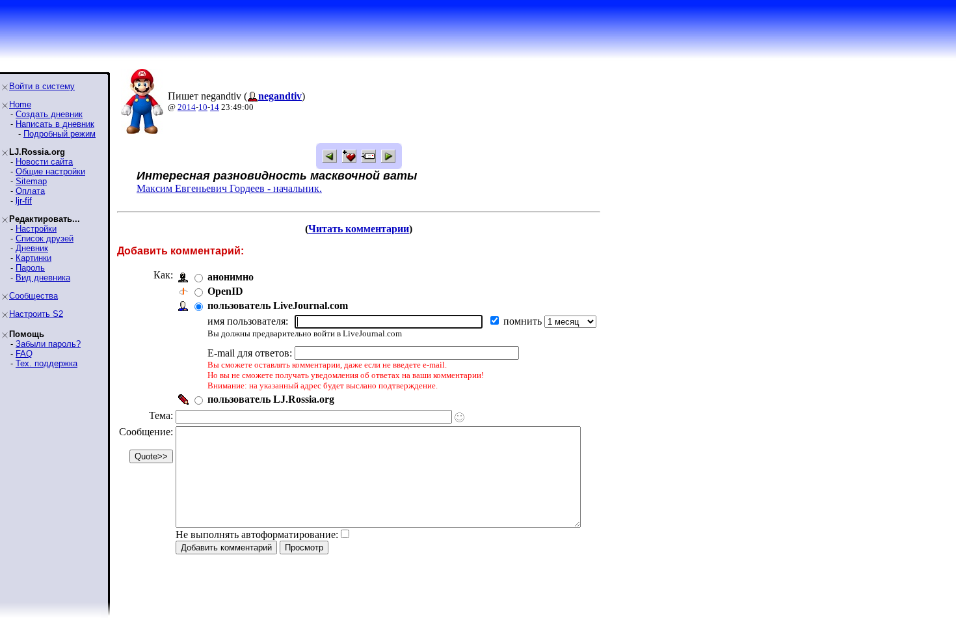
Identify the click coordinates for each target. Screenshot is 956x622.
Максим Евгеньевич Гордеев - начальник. (229, 188)
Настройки (36, 229)
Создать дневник (49, 114)
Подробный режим (59, 134)
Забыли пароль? (48, 344)
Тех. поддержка (46, 363)
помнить (523, 321)
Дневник (32, 248)
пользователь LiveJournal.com (277, 305)
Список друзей (44, 238)
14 (214, 107)
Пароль (30, 268)
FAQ (24, 353)
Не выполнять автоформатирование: (257, 534)
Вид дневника (43, 277)
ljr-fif (24, 201)
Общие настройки (50, 171)
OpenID (225, 291)
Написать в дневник (55, 124)
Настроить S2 (36, 314)
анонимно (230, 276)
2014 (187, 107)
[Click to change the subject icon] (459, 417)
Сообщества (33, 296)
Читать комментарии (358, 228)
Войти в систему (42, 86)
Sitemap (31, 181)
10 (202, 107)
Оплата (30, 191)
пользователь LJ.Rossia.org (270, 399)
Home (20, 104)
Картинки (33, 258)
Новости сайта (44, 162)
